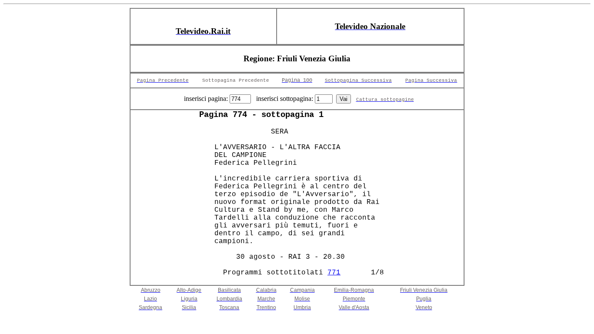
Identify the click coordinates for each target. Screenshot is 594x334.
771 (333, 273)
